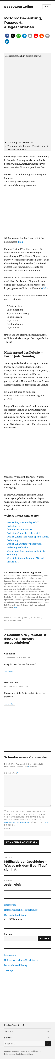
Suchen (8, 934)
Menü (46, 7)
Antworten (9, 672)
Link (20, 242)
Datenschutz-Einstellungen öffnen (18, 1054)
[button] (7, 36)
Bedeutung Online (18, 7)
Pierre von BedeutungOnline (16, 618)
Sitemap (8, 970)
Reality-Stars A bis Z (14, 1025)
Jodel (19, 620)
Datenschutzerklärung (17, 822)
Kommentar (11, 773)
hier (15, 608)
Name (7, 828)
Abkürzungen (10, 620)
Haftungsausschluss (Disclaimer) (21, 910)
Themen (8, 1031)
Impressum (10, 904)
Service (8, 1038)
